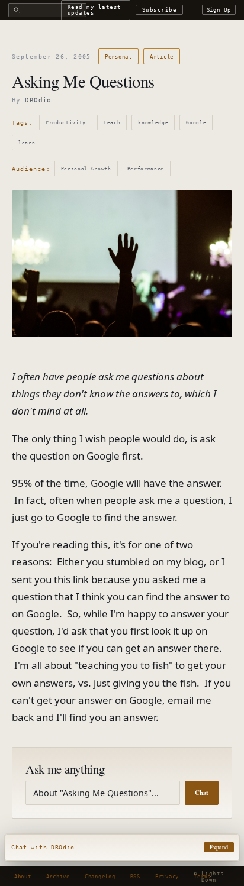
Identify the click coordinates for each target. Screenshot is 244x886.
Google (196, 122)
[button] (122, 848)
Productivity (66, 122)
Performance (145, 169)
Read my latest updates (94, 9)
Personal (118, 56)
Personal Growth (86, 169)
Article (162, 56)
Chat (201, 792)
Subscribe (159, 10)
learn (26, 142)
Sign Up (219, 10)
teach (112, 122)
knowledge (153, 122)
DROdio (38, 100)
